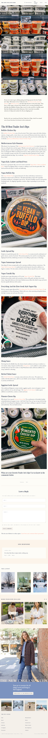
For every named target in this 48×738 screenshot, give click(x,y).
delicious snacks (15, 103)
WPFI (46, 733)
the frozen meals (32, 102)
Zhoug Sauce (26, 366)
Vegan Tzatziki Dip (29, 276)
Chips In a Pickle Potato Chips (31, 155)
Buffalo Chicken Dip (9, 133)
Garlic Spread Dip (23, 254)
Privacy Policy (17, 733)
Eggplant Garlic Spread (30, 390)
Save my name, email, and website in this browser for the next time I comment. (22, 524)
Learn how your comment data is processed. (32, 533)
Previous (22, 482)
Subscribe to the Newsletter (23, 693)
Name (5, 500)
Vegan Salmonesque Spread (8, 267)
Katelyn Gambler (41, 733)
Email (5, 506)
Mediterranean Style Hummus (26, 146)
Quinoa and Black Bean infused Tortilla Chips (18, 138)
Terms (21, 733)
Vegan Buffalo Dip (8, 176)
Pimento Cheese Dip (19, 399)
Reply (13, 555)
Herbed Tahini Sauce (9, 377)
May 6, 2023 (7, 555)
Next (27, 482)
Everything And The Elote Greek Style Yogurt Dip (32, 289)
